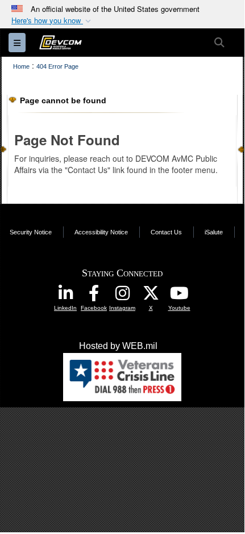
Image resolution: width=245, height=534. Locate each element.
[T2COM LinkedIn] (65, 296)
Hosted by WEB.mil (118, 346)
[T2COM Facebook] (94, 296)
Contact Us (166, 232)
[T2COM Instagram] (122, 296)
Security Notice (31, 232)
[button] (52, 21)
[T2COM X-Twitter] (150, 296)
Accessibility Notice (101, 232)
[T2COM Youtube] (179, 296)
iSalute (214, 232)
